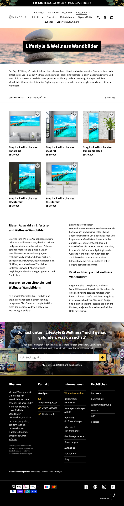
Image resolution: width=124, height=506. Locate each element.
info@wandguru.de (47, 402)
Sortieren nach (16, 97)
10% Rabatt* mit (78, 3)
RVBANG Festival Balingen (51, 472)
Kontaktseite (48, 414)
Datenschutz (97, 399)
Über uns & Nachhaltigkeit (71, 428)
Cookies (95, 422)
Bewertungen (71, 442)
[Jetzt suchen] (102, 357)
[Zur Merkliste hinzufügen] (37, 114)
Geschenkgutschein (74, 436)
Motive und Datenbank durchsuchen (63, 365)
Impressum (96, 393)
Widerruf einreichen (74, 393)
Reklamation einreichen (70, 400)
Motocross (35, 472)
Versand (95, 410)
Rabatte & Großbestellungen (73, 419)
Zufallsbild (69, 448)
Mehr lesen (14, 85)
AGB (93, 416)
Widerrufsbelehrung (101, 404)
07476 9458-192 (49, 408)
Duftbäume (70, 453)
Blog (66, 459)
